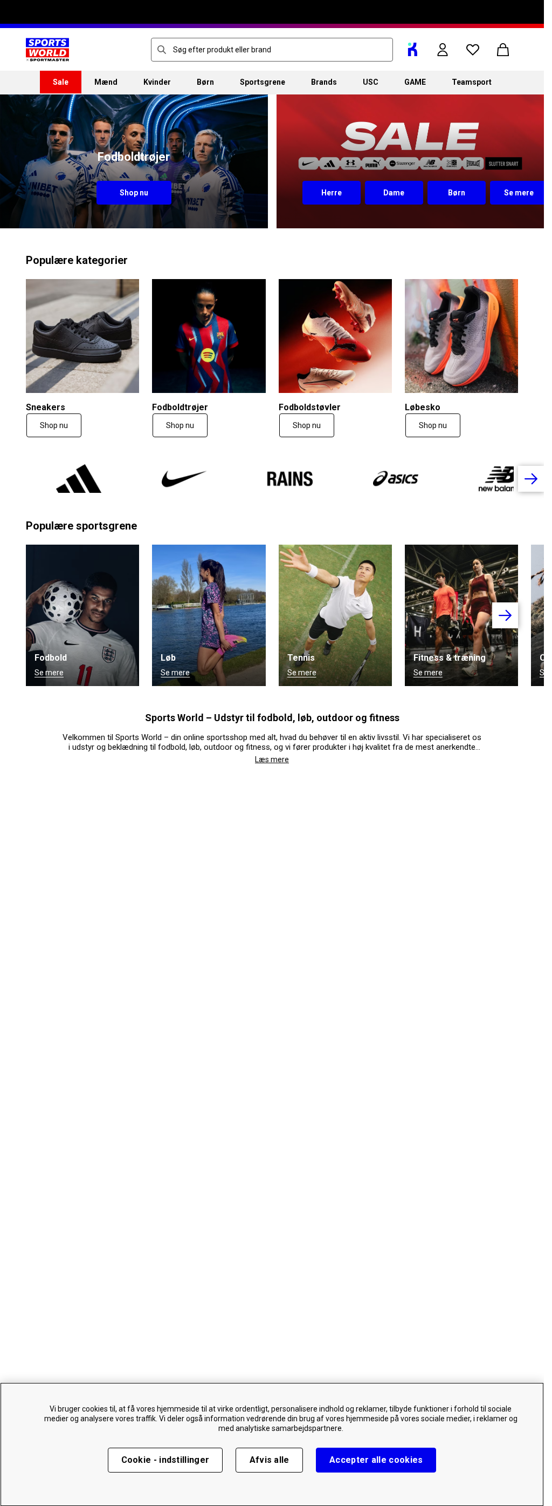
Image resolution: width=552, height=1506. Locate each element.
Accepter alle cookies (376, 1460)
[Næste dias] (531, 479)
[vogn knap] (503, 50)
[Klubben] (412, 50)
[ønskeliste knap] (473, 50)
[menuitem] (60, 82)
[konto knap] (442, 50)
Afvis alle (269, 1460)
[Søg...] (161, 50)
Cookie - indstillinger (165, 1460)
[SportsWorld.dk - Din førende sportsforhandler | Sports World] (47, 50)
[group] (272, 479)
